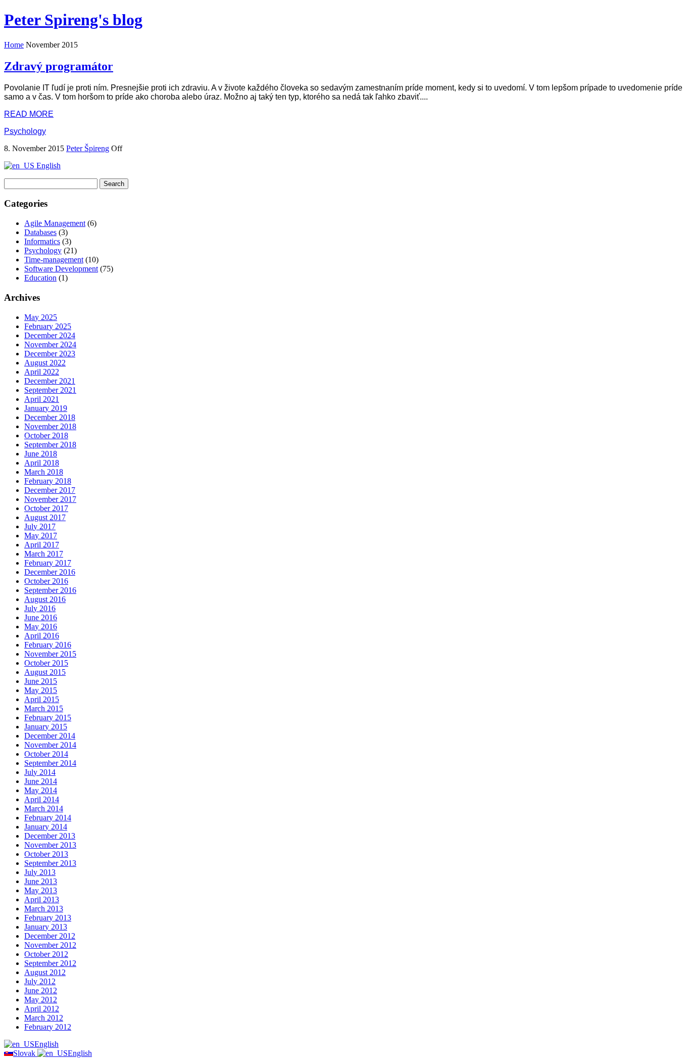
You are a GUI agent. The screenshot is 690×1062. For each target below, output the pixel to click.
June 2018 (40, 453)
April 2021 (41, 399)
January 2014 (45, 826)
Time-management (53, 259)
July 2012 (40, 981)
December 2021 (49, 381)
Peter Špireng (87, 148)
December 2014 (49, 735)
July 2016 (40, 608)
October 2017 (46, 508)
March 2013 (43, 908)
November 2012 (50, 945)
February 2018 (47, 481)
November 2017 (50, 499)
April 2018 (41, 462)
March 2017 (43, 553)
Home (14, 44)
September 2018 (50, 444)
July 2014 (40, 772)
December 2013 (49, 836)
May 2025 (40, 317)
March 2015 (43, 708)
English (47, 165)
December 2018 (49, 417)
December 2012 (49, 936)
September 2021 (50, 390)
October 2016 (46, 581)
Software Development (61, 268)
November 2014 (50, 745)
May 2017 (40, 535)
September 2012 (50, 963)
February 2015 (47, 717)
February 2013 (47, 917)
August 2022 (45, 362)
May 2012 (40, 999)
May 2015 (40, 690)
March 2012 (43, 1017)
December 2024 (49, 335)
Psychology (25, 131)
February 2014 (47, 817)
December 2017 (49, 490)
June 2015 (40, 681)
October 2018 (46, 435)
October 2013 (46, 854)
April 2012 (41, 1008)
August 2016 (45, 599)
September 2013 (50, 863)
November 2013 (50, 845)
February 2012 (47, 1027)
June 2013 (40, 881)
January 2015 (45, 726)
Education (40, 277)
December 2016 (49, 572)
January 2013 (45, 926)
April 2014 (41, 799)
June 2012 (40, 990)
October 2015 (46, 663)
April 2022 (41, 371)
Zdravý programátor (58, 66)
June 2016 (40, 617)
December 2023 (49, 353)
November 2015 (50, 654)
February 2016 (47, 644)
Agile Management (54, 223)
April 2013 (41, 899)
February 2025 (47, 326)
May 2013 (40, 890)
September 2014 (50, 763)
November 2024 (50, 344)
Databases (40, 232)
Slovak (25, 1053)
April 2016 (41, 635)
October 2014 (46, 754)
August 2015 (45, 672)
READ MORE (29, 114)
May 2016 (40, 626)
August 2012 (45, 972)
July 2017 (40, 526)
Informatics (42, 241)
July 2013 (40, 872)
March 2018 (43, 472)
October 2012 (46, 954)
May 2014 (40, 790)
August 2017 (45, 517)
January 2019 (45, 408)
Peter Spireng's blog (73, 20)
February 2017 (47, 563)
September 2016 (50, 590)
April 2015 (41, 699)
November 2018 (50, 426)
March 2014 (43, 808)
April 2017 (41, 544)
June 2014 (40, 781)
